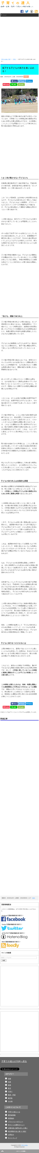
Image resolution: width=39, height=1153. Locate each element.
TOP (6, 59)
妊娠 (9, 1078)
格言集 (10, 1098)
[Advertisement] (19, 37)
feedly (22, 84)
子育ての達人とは (14, 1112)
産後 (9, 1085)
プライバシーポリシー (15, 1121)
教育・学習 (12, 1095)
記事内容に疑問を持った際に (18, 1128)
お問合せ (11, 1134)
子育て (26, 76)
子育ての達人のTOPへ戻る (14, 1061)
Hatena (30, 81)
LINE (14, 84)
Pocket (7, 84)
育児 (9, 1088)
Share (15, 81)
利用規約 (11, 1118)
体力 (33, 898)
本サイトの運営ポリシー (16, 1125)
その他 (10, 1101)
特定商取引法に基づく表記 (17, 1131)
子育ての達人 (24, 1145)
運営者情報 (12, 1115)
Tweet (22, 81)
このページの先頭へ (21, 1151)
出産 (9, 1082)
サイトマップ (12, 1138)
